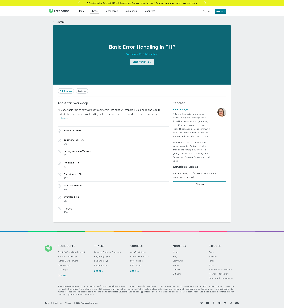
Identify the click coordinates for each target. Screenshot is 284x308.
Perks (211, 261)
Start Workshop (141, 62)
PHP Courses (66, 91)
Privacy (68, 303)
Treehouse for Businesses (221, 278)
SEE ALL (62, 275)
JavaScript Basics (138, 252)
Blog (175, 256)
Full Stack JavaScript (67, 256)
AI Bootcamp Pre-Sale (97, 3)
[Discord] (237, 303)
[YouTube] (207, 303)
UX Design (63, 269)
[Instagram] (225, 303)
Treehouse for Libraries (219, 274)
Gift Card (177, 274)
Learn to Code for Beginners (107, 252)
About (175, 252)
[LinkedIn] (219, 303)
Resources (149, 10)
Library (94, 10)
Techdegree (111, 10)
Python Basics (136, 261)
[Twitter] (201, 303)
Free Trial (220, 11)
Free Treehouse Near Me (220, 269)
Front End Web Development (71, 252)
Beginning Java (101, 265)
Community (131, 10)
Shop (211, 265)
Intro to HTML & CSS (139, 256)
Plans (81, 10)
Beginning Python (102, 256)
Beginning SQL (101, 261)
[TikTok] (231, 303)
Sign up (200, 184)
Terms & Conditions (53, 303)
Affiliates (213, 256)
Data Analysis (64, 265)
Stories (176, 265)
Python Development (68, 261)
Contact (176, 269)
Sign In (206, 11)
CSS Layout (135, 265)
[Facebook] (213, 303)
